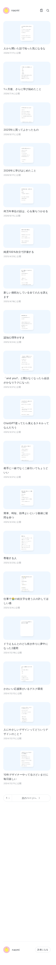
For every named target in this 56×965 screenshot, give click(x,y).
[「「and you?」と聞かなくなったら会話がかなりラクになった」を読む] (26, 362)
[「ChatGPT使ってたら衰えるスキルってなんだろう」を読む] (26, 407)
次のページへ (29, 798)
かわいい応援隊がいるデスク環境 (23, 688)
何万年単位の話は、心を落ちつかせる (26, 211)
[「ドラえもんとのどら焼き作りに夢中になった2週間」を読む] (26, 628)
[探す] (47, 10)
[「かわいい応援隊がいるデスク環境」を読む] (26, 673)
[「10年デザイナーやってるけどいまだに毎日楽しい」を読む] (26, 758)
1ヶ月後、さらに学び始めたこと (22, 89)
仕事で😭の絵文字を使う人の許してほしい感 (26, 601)
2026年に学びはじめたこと (20, 170)
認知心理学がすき (14, 337)
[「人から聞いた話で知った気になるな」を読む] (26, 32)
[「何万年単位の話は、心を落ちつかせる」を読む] (26, 195)
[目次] (41, 10)
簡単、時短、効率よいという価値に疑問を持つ (26, 515)
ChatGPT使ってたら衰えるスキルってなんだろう (26, 425)
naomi (16, 949)
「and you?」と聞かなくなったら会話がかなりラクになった (26, 380)
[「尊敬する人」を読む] (26, 542)
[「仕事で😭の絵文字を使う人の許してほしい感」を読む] (26, 583)
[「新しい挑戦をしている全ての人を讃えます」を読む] (26, 276)
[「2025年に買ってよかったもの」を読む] (26, 114)
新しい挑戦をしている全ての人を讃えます (26, 294)
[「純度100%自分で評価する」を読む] (26, 236)
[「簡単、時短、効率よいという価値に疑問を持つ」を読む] (26, 497)
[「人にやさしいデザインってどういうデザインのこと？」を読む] (26, 713)
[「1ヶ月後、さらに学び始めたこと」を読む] (26, 73)
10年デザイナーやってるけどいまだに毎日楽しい (26, 776)
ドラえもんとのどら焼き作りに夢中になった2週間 (26, 646)
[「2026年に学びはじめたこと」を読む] (26, 154)
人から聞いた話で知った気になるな (24, 48)
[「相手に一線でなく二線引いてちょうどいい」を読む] (26, 452)
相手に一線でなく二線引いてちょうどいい (26, 470)
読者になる (42, 949)
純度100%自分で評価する (19, 251)
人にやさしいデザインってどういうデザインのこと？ (26, 731)
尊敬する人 (10, 558)
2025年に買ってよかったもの (21, 129)
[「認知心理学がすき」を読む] (26, 321)
